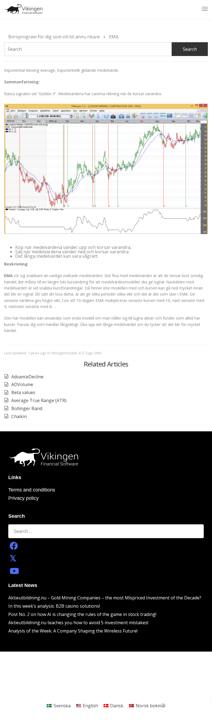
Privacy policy (23, 498)
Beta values (23, 392)
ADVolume (22, 384)
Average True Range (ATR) (39, 400)
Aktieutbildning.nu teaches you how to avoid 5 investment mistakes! (78, 623)
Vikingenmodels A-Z (67, 352)
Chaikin (19, 416)
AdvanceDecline (27, 377)
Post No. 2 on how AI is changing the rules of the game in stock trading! (82, 614)
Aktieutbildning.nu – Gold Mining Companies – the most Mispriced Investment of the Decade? (104, 598)
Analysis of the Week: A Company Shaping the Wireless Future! (72, 631)
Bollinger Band (26, 408)
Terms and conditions (31, 490)
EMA (98, 352)
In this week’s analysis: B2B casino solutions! (54, 606)
